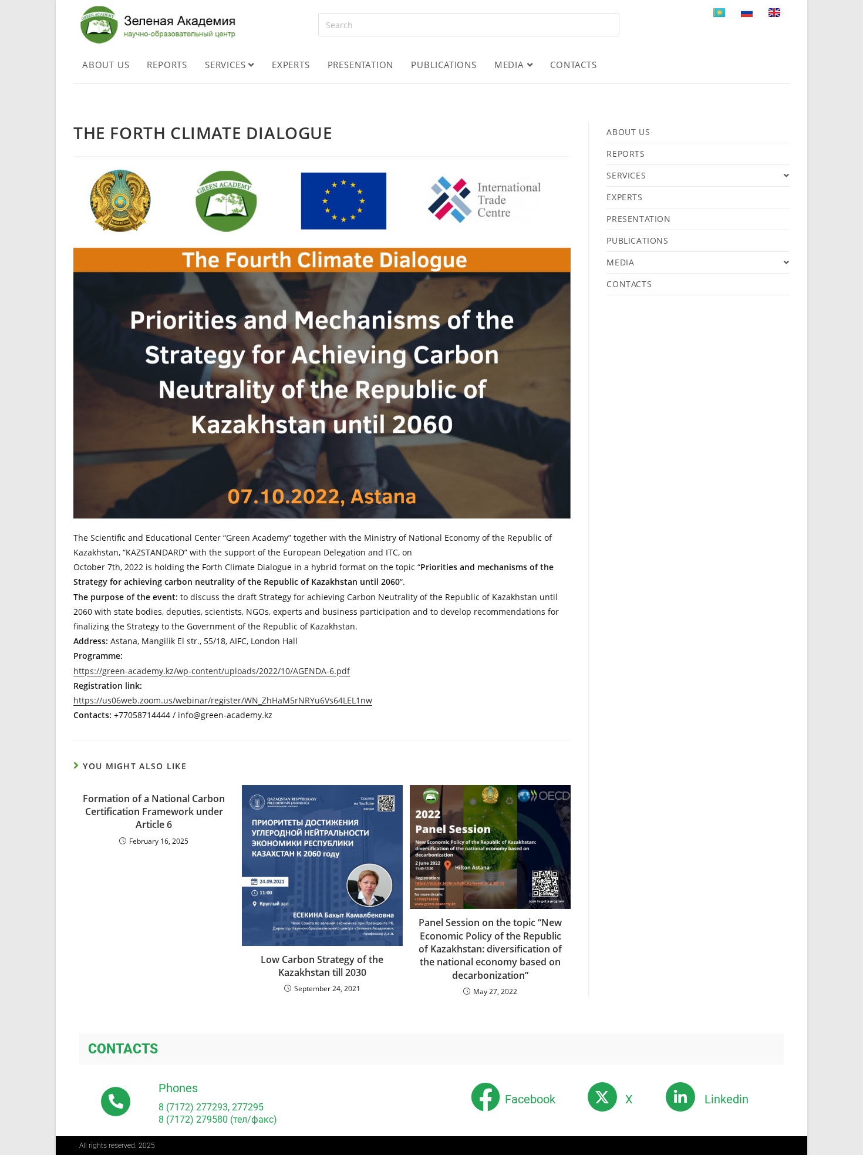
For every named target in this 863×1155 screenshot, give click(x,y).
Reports (167, 64)
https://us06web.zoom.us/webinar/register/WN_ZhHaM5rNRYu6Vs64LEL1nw (222, 700)
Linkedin (726, 1099)
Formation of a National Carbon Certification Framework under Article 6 (154, 811)
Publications (444, 64)
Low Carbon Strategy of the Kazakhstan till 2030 (322, 966)
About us (105, 64)
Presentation (361, 64)
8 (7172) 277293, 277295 (211, 1107)
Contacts (573, 64)
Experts (291, 64)
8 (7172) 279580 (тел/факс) (218, 1119)
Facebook (530, 1099)
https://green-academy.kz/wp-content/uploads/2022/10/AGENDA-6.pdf (211, 670)
